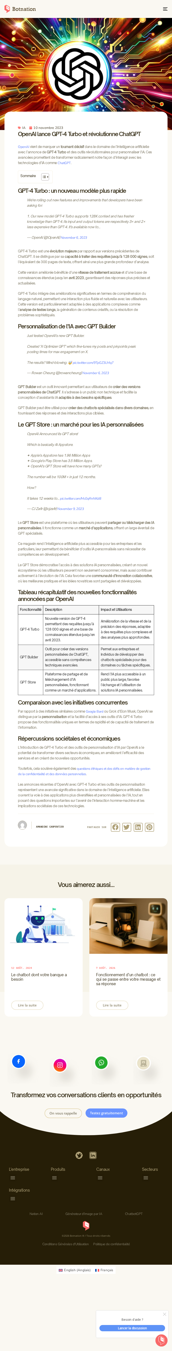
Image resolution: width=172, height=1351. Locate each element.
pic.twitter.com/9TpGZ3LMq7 (93, 362)
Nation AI (36, 1214)
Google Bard (94, 711)
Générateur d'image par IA (83, 1214)
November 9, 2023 (70, 509)
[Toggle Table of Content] (43, 177)
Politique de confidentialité (111, 1244)
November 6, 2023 (74, 237)
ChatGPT (64, 163)
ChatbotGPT (134, 1214)
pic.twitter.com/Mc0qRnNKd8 (80, 498)
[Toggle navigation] (140, 9)
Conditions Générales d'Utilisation (65, 1244)
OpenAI (23, 147)
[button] (115, 827)
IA (24, 128)
